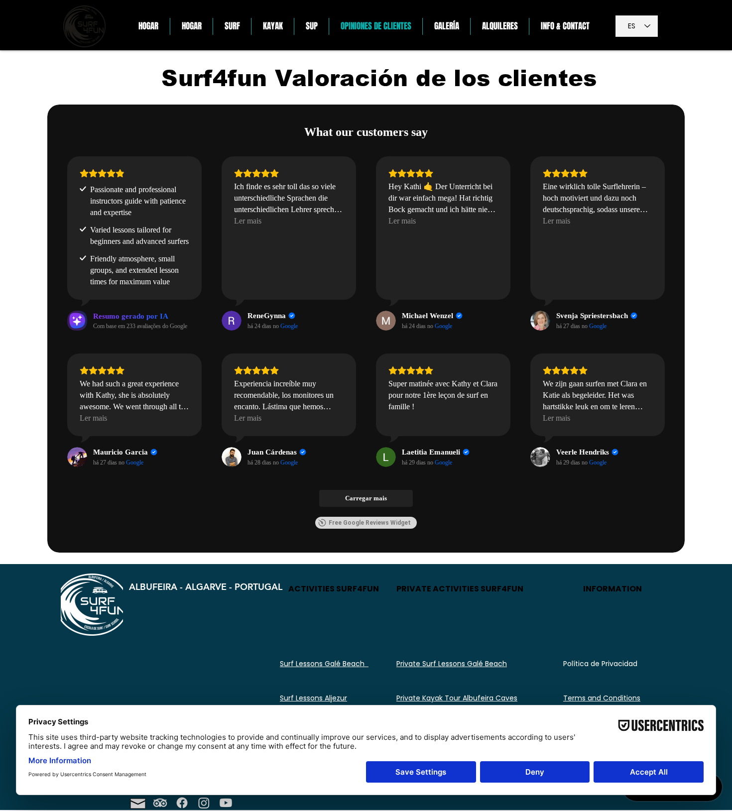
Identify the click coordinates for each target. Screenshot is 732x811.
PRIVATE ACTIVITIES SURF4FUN (459, 588)
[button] (232, 26)
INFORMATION (612, 588)
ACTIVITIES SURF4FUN (333, 588)
